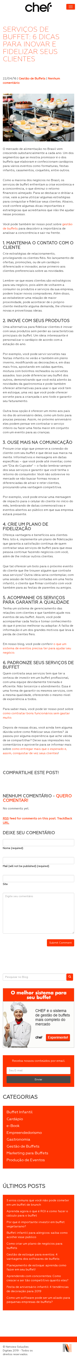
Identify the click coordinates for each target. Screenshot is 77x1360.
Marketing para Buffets (27, 1153)
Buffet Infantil (20, 1112)
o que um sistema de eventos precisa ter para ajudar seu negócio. (37, 648)
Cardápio (15, 1119)
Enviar (38, 1079)
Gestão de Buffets (32, 78)
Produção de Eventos (26, 1160)
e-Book (13, 1126)
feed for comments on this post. (29, 818)
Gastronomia (18, 1139)
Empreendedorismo (24, 1133)
